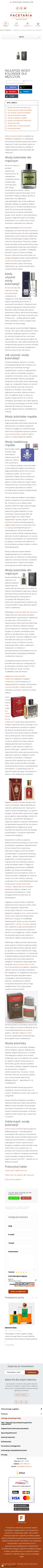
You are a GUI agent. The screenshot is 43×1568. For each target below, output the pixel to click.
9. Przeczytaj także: (13, 128)
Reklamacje (6, 1442)
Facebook (12, 87)
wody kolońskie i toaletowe (17, 687)
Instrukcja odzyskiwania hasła (14, 1450)
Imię (10, 1226)
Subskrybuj (32, 1372)
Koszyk (38, 26)
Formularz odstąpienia (10, 1446)
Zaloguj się (27, 26)
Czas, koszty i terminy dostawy (22, 2)
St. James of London (22, 924)
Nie (27, 1198)
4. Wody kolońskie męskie (16, 115)
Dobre (13, 1129)
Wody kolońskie (11, 288)
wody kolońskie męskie (17, 434)
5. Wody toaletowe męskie (16, 118)
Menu (6, 25)
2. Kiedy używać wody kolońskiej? (19, 110)
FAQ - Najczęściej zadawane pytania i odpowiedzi (16, 1423)
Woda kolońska (11, 165)
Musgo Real (11, 1328)
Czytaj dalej (9, 1345)
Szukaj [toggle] (16, 25)
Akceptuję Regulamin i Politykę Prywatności (22, 1284)
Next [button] (36, 1297)
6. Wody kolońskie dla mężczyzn (19, 120)
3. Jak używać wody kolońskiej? (18, 113)
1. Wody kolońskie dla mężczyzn (18, 107)
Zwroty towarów (8, 1437)
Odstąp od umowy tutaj (11, 1418)
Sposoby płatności (9, 1433)
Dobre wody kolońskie (13, 136)
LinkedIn (26, 92)
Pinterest (12, 92)
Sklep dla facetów (21, 19)
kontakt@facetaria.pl (24, 1466)
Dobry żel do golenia (13, 1179)
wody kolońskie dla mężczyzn (25, 612)
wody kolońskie (25, 228)
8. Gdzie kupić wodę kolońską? (18, 126)
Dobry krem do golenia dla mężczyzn (19, 1175)
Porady (4, 1455)
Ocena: (11, 1272)
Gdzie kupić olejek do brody (16, 1170)
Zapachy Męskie (21, 1208)
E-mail (11, 1234)
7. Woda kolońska (13, 123)
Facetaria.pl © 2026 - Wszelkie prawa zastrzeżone (20, 1564)
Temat (11, 1243)
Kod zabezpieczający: (17, 1276)
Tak (15, 1198)
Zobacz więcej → (21, 1395)
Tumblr (11, 96)
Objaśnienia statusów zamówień (14, 1429)
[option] (21, 1326)
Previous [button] (33, 1297)
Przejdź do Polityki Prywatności (24, 1285)
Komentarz (13, 1251)
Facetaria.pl (9, 682)
